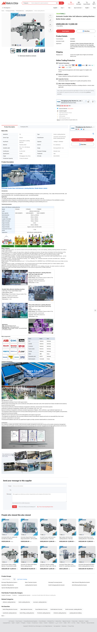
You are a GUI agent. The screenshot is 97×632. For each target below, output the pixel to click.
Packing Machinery (20, 10)
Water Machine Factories (26, 609)
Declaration (64, 626)
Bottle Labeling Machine (24, 602)
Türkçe (78, 622)
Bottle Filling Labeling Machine (27, 613)
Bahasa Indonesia (90, 622)
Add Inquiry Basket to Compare (28, 56)
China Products (19, 621)
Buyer (62, 7)
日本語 (65, 622)
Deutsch (45, 622)
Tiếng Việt (83, 622)
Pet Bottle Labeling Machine (43, 613)
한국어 (60, 622)
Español (18, 622)
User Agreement (57, 626)
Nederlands (51, 622)
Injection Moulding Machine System (10, 587)
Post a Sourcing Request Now (45, 506)
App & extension (78, 7)
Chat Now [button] (87, 31)
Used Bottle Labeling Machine (10, 613)
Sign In (58, 120)
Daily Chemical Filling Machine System (81, 582)
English (13, 622)
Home (3, 10)
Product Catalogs (23, 579)
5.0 (77, 129)
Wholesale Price (50, 621)
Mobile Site (81, 621)
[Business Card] (93, 133)
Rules (94, 7)
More (3, 615)
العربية (56, 622)
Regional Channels (66, 621)
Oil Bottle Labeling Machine (60, 613)
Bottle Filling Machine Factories (10, 609)
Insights (86, 621)
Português (23, 622)
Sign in (93, 4)
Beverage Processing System (55, 582)
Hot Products (11, 621)
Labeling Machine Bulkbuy (75, 613)
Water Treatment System (31, 582)
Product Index (75, 621)
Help (69, 7)
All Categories (7, 7)
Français (29, 622)
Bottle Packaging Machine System (56, 585)
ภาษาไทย (73, 622)
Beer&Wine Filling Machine (8, 585)
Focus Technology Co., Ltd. (38, 626)
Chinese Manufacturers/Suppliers (30, 621)
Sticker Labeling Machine (39, 10)
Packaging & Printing (10, 10)
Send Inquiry (65, 31)
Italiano (41, 622)
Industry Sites (58, 621)
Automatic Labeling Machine (40, 602)
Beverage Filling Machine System (9, 582)
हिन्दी (69, 622)
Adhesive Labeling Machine (9, 602)
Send (14, 506)
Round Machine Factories (41, 609)
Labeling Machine (29, 10)
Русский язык (35, 622)
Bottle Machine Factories (56, 609)
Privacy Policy (71, 626)
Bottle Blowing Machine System (79, 585)
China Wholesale (42, 621)
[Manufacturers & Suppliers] (10, 3)
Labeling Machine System (31, 585)
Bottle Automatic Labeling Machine (73, 609)
